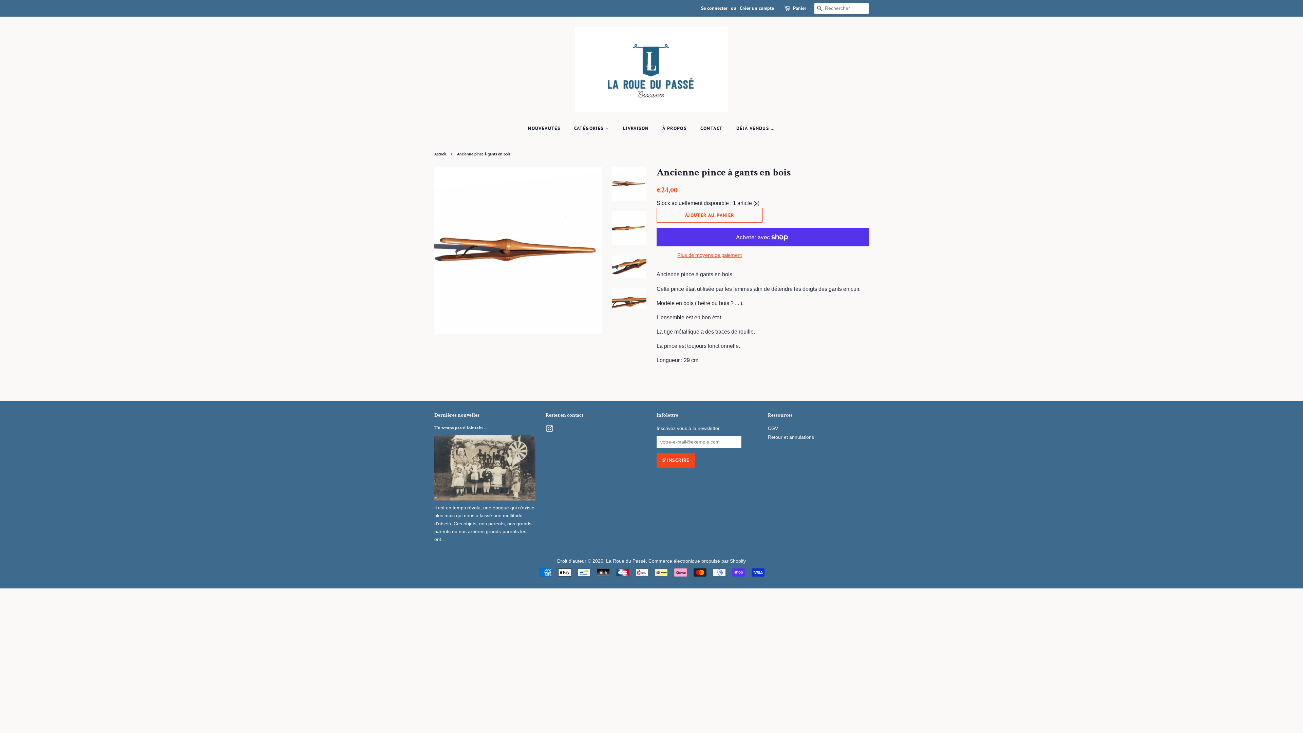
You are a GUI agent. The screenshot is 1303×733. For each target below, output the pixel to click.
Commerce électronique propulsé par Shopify (697, 561)
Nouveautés (544, 128)
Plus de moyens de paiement (709, 255)
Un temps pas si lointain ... (460, 428)
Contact (711, 128)
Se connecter (714, 8)
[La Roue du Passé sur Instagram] (549, 430)
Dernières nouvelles (456, 415)
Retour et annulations (791, 437)
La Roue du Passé (626, 561)
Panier (799, 8)
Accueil (440, 153)
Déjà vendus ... (755, 128)
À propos (674, 128)
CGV (773, 428)
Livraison (636, 128)
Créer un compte (757, 8)
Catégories (589, 128)
